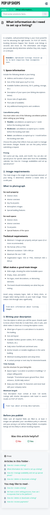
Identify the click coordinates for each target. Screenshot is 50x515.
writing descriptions (30, 406)
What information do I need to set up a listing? (24, 469)
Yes (31, 441)
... (11, 9)
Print (9, 456)
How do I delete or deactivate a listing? (21, 479)
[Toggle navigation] (46, 4)
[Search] (45, 14)
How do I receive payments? (17, 502)
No (19, 441)
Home (4, 9)
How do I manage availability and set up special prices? (25, 474)
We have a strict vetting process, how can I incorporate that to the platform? (23, 493)
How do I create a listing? (16, 465)
